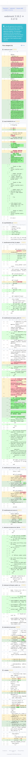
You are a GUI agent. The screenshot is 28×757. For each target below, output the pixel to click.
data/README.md (8, 223)
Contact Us (5, 750)
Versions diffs (19, 8)
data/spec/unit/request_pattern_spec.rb (13, 585)
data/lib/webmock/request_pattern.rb (12, 318)
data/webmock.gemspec (10, 627)
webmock (12, 8)
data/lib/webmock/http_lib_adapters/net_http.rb (15, 242)
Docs (13, 751)
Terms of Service (12, 750)
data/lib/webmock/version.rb (10, 510)
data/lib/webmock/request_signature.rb (13, 467)
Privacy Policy (21, 750)
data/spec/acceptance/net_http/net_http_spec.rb (15, 527)
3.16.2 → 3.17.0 (8, 10)
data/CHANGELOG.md (9, 121)
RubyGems (5, 8)
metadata (6, 670)
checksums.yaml (8, 49)
